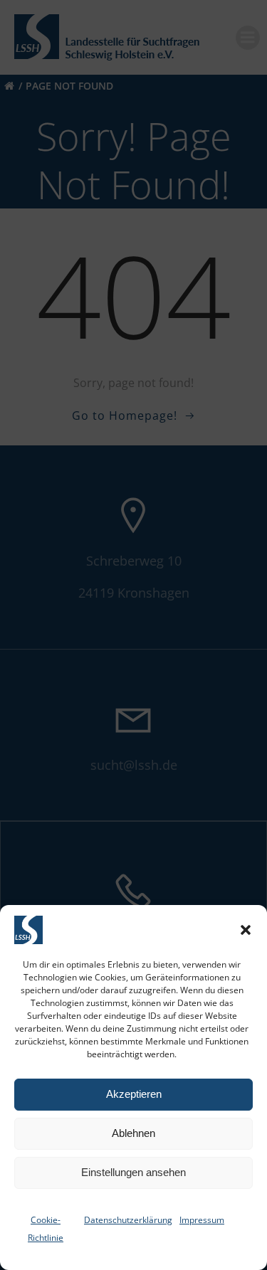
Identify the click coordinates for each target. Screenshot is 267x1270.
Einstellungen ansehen (133, 1172)
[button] (246, 930)
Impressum (201, 1220)
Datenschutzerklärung (128, 1220)
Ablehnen (133, 1133)
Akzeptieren (134, 1094)
